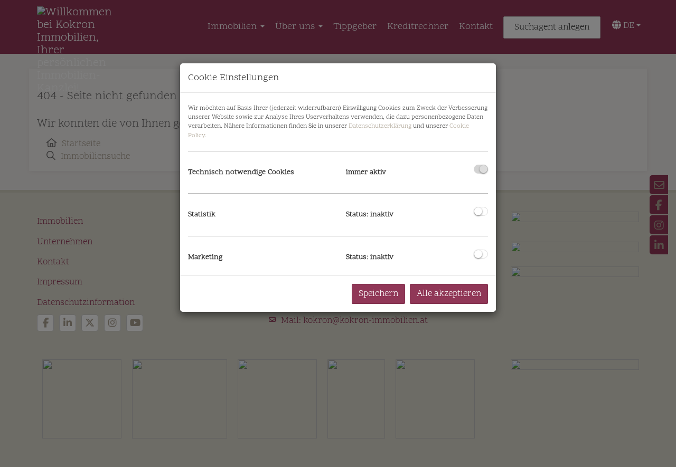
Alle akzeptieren (449, 294)
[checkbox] (481, 169)
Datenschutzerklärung (380, 126)
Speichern (378, 294)
